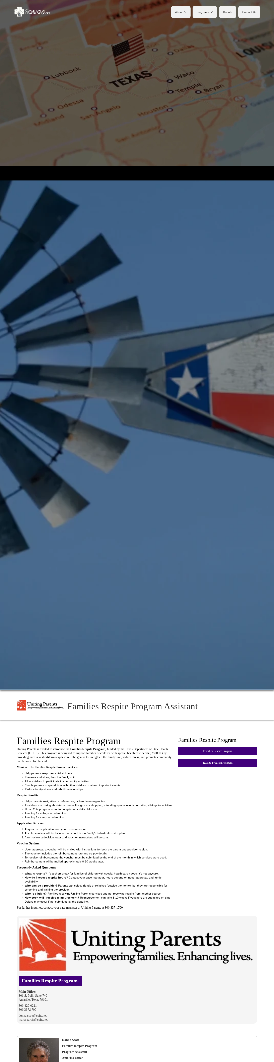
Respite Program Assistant (217, 762)
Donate (227, 12)
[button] (181, 12)
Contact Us (249, 12)
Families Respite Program (217, 751)
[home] (32, 12)
